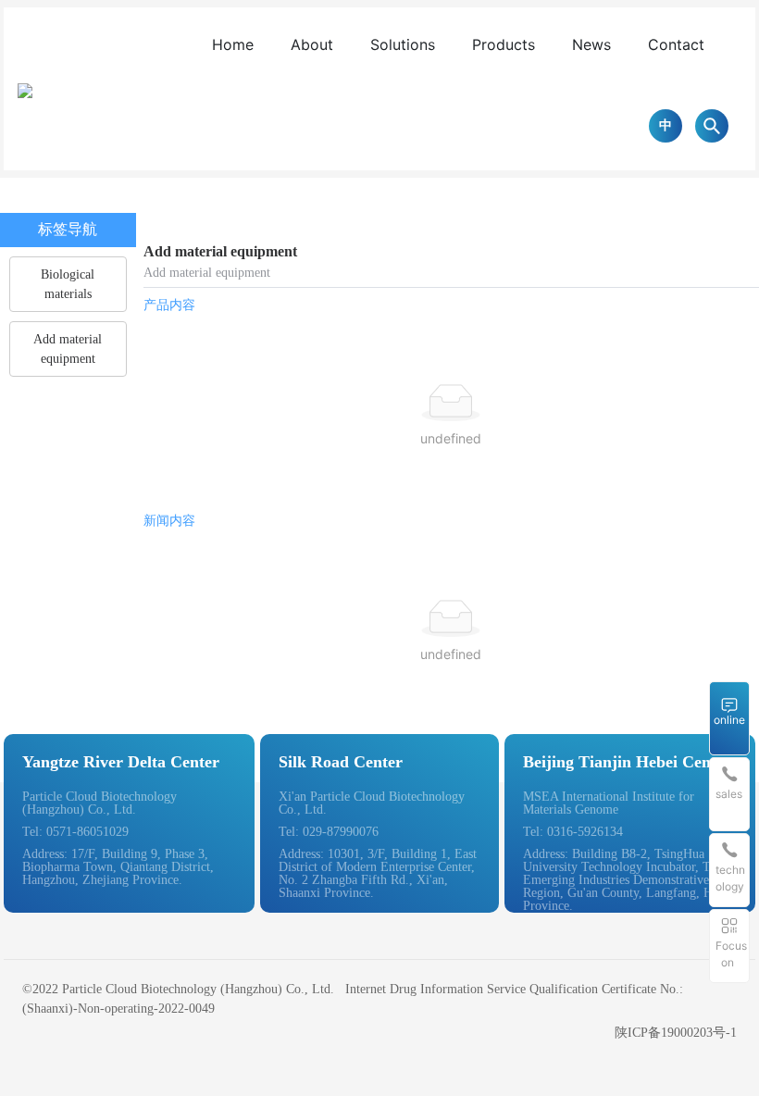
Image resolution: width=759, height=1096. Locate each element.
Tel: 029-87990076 (329, 832)
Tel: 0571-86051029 (75, 832)
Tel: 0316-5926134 (573, 832)
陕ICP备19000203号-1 (676, 1033)
